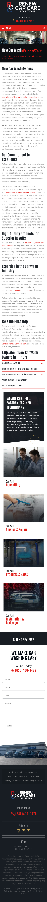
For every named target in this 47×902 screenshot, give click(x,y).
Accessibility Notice (27, 891)
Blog (32, 781)
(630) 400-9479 (25, 21)
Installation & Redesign (24, 604)
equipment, (30, 243)
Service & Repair (24, 513)
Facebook (18, 831)
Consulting (24, 467)
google (28, 831)
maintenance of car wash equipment (21, 192)
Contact (38, 781)
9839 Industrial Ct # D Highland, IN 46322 (23, 847)
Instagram (23, 831)
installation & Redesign (18, 776)
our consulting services (20, 290)
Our (21, 781)
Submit (9, 726)
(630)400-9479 (25, 670)
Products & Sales (24, 558)
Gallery (8, 781)
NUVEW (7, 888)
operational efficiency (11, 97)
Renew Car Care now (17, 344)
